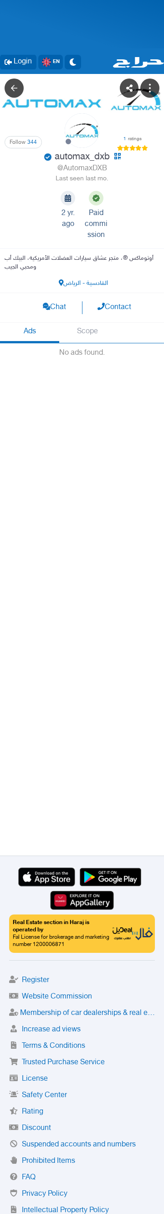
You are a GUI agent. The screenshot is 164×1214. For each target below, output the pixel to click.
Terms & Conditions (53, 1046)
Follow (23, 142)
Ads (30, 331)
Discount (36, 1128)
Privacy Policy (44, 1194)
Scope (87, 331)
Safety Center (44, 1095)
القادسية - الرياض (85, 283)
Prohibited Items (48, 1161)
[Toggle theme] (73, 62)
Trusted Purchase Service (63, 1062)
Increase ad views (51, 1029)
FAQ (29, 1177)
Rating (32, 1112)
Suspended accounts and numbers (79, 1144)
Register (35, 980)
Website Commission (57, 997)
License (35, 1079)
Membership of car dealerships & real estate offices (87, 1013)
